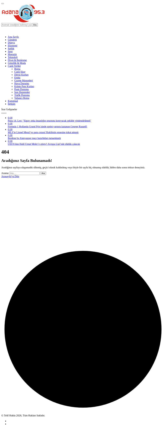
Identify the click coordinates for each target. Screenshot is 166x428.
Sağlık (11, 48)
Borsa (17, 69)
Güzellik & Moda (17, 63)
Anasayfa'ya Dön (10, 176)
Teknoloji (13, 57)
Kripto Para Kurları (24, 86)
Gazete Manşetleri (23, 80)
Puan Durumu (21, 89)
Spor (10, 51)
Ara (34, 25)
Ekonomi (12, 45)
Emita (17, 77)
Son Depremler (22, 92)
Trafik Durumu (22, 95)
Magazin (12, 54)
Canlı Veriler (14, 66)
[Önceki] (2, 113)
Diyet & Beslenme (17, 60)
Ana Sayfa (13, 36)
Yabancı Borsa (21, 98)
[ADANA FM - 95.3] (23, 21)
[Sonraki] (5, 113)
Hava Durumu (21, 83)
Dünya (11, 42)
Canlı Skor (19, 71)
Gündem (12, 39)
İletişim (11, 103)
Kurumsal (13, 101)
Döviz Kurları (21, 74)
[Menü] (2, 3)
